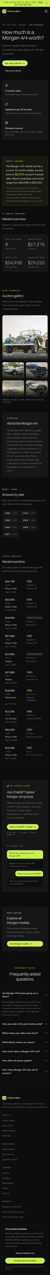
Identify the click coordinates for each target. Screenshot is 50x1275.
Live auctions (7, 1125)
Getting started (8, 1149)
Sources (5, 1193)
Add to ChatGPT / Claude (21, 827)
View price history (13, 70)
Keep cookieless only (25, 1253)
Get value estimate (13, 63)
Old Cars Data (9, 25)
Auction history (8, 1120)
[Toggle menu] (46, 11)
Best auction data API (11, 1206)
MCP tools (6, 1135)
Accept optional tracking (25, 1260)
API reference (8, 1154)
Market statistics (9, 1130)
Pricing (5, 1188)
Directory (6, 1173)
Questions (6, 1178)
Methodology (7, 1183)
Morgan (23, 25)
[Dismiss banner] (46, 3)
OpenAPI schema (9, 1159)
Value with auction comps (13, 1212)
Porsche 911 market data (12, 1217)
